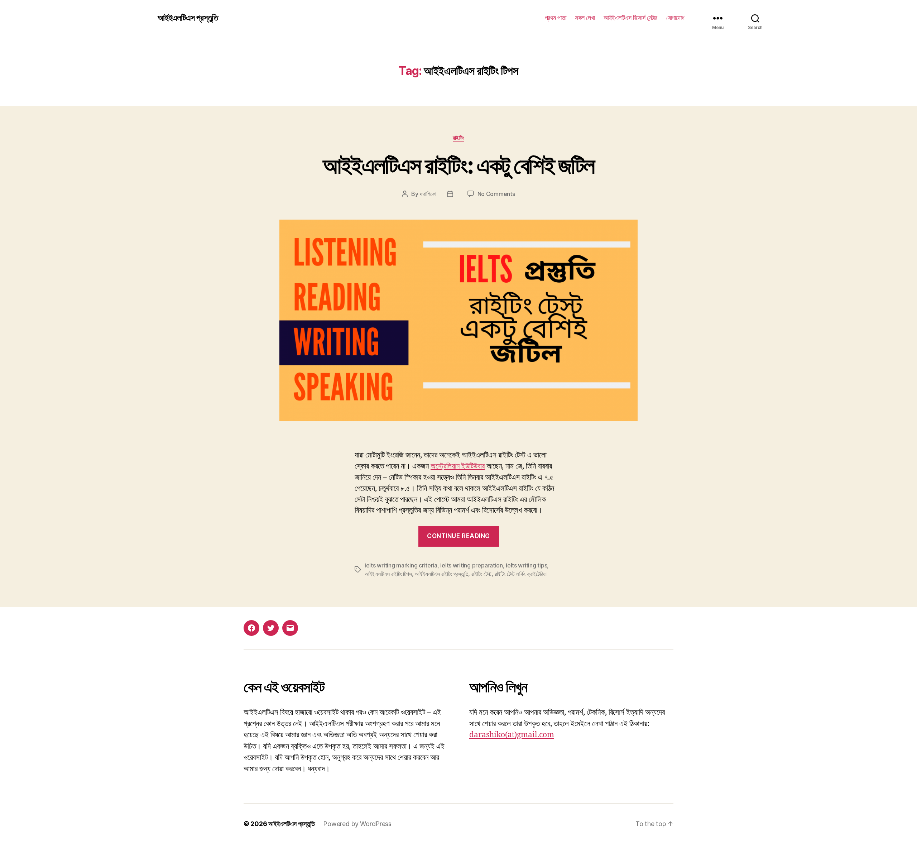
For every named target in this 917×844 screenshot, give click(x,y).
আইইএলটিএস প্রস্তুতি (188, 18)
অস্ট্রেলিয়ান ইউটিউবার (458, 466)
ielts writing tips (526, 565)
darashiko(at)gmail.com (511, 735)
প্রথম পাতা (555, 17)
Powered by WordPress (357, 824)
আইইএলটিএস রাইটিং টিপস (388, 573)
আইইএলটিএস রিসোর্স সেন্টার (630, 17)
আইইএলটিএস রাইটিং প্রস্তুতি (441, 573)
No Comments (496, 193)
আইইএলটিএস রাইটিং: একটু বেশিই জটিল (459, 165)
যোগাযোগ (675, 17)
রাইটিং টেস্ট (481, 573)
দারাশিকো (428, 193)
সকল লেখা (585, 17)
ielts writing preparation (471, 565)
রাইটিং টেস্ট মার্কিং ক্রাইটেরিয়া (521, 573)
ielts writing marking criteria (401, 565)
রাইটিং (459, 138)
